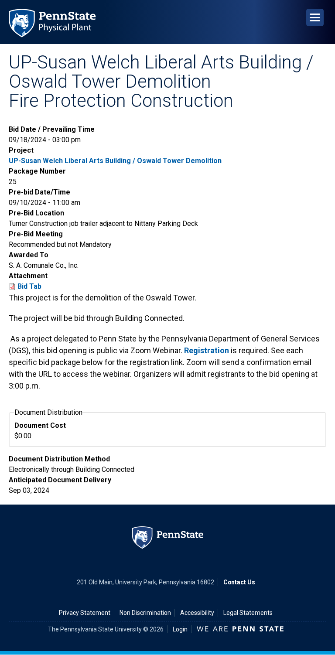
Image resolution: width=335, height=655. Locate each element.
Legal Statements (248, 612)
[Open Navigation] (315, 17)
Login (180, 629)
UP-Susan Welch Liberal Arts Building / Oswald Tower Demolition (115, 161)
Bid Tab (29, 286)
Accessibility (197, 612)
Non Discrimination (145, 612)
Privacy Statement (84, 612)
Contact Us (239, 582)
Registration (206, 350)
